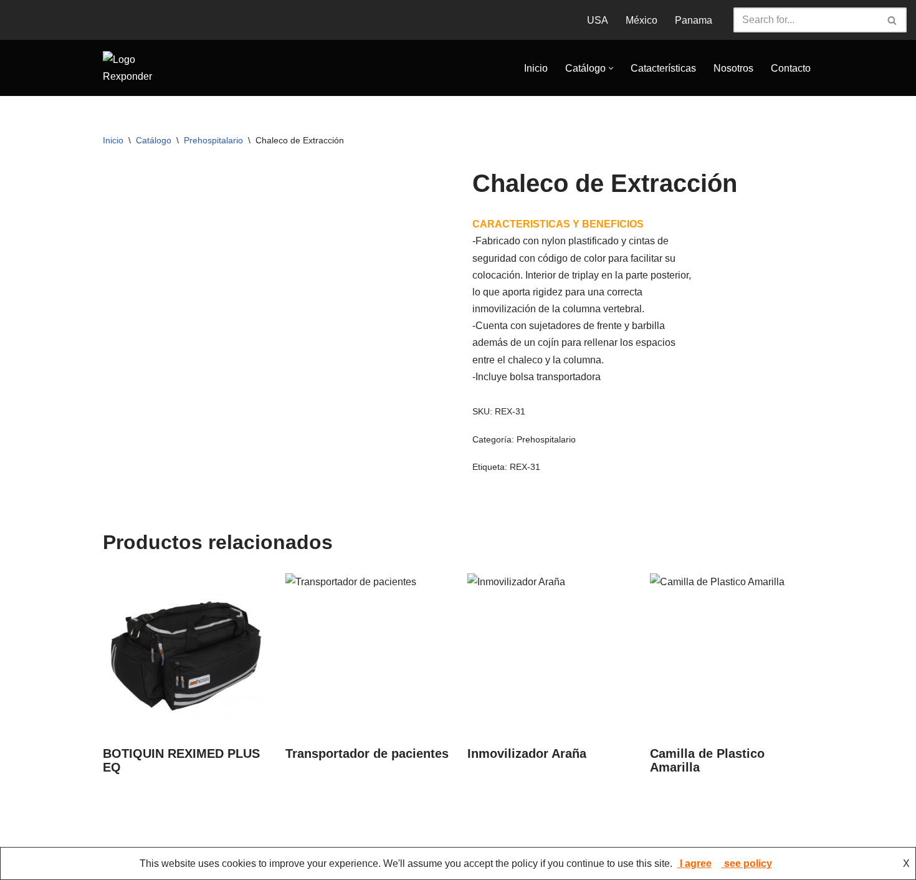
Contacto (791, 68)
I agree (694, 863)
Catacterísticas (663, 68)
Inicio (536, 68)
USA (597, 20)
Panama (693, 20)
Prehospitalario (213, 140)
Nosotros (733, 68)
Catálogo (153, 140)
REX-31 (525, 467)
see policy (747, 863)
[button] (611, 68)
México (641, 20)
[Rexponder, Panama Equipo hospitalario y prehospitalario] (140, 68)
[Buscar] (893, 19)
